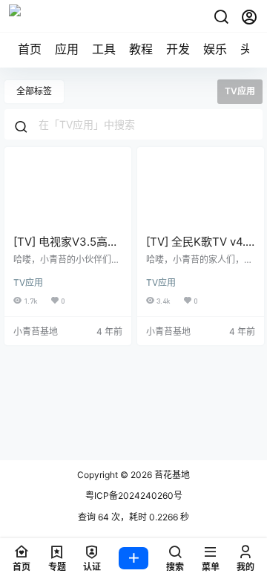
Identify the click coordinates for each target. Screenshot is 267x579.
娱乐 (215, 49)
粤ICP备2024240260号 (133, 495)
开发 (178, 49)
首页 (30, 49)
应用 (67, 49)
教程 (141, 49)
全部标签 (34, 90)
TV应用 (28, 282)
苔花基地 (171, 474)
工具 (104, 49)
